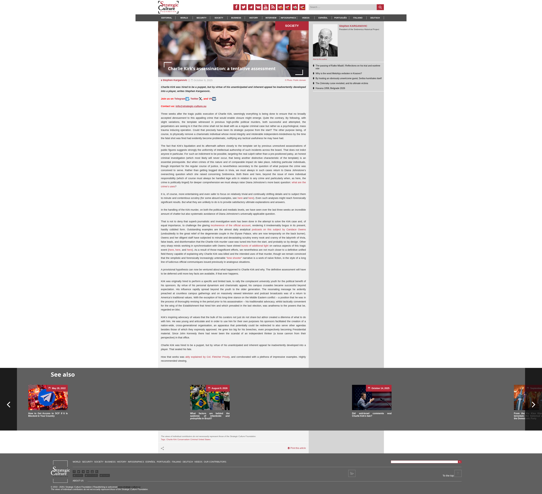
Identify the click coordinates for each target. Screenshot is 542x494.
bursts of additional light (255, 245)
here (240, 198)
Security (201, 18)
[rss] (273, 7)
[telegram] (251, 7)
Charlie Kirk (171, 439)
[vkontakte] (258, 7)
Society (219, 18)
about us (78, 481)
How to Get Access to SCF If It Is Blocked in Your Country (48, 414)
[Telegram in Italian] (295, 7)
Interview (270, 18)
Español (323, 18)
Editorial (166, 18)
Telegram (179, 98)
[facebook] (236, 7)
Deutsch (375, 18)
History (253, 18)
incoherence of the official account (231, 225)
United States (204, 439)
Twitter (194, 98)
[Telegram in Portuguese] (288, 7)
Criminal (194, 439)
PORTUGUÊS (92, 475)
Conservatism (183, 439)
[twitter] (244, 7)
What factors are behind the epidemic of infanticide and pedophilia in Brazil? (210, 416)
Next (533, 404)
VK (210, 98)
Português (340, 18)
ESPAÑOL (78, 475)
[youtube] (266, 7)
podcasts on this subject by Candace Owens (279, 229)
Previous (9, 404)
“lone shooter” (234, 258)
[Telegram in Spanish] (280, 7)
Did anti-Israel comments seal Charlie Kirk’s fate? (372, 414)
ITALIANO (105, 475)
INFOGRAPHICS (288, 18)
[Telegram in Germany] (302, 7)
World (184, 18)
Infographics (136, 462)
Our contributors (215, 462)
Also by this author (320, 59)
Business (236, 18)
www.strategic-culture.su (129, 487)
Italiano (357, 18)
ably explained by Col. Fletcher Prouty (207, 356)
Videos (305, 18)
